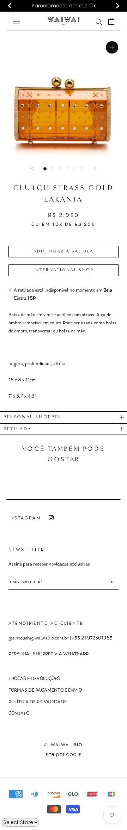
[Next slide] (117, 6)
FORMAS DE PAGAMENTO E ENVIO (45, 690)
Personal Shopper (33, 417)
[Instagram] (51, 518)
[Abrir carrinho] (111, 21)
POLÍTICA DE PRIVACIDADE (37, 702)
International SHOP (63, 270)
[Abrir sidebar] (16, 21)
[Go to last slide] (10, 6)
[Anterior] (32, 168)
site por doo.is (63, 754)
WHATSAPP (76, 654)
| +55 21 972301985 (90, 638)
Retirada (17, 429)
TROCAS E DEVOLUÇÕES (34, 678)
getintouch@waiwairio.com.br (38, 638)
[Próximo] (95, 168)
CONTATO (18, 713)
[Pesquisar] (99, 21)
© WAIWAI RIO (63, 745)
